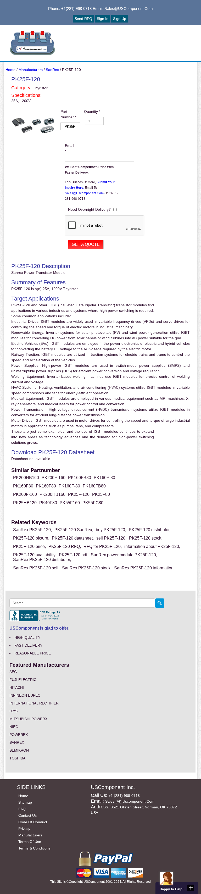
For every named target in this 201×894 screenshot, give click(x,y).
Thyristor (40, 88)
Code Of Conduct (32, 822)
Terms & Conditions (34, 848)
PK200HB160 (26, 477)
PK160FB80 (79, 477)
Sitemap (25, 802)
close (190, 888)
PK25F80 (101, 494)
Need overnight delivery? (89, 209)
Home (10, 70)
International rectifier (34, 703)
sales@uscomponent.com (84, 193)
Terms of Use (29, 842)
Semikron (19, 750)
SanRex (52, 70)
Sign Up (119, 18)
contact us (27, 815)
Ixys (13, 711)
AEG (13, 672)
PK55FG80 (92, 503)
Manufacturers (31, 70)
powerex (18, 734)
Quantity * (92, 111)
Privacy (24, 828)
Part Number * (68, 114)
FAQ (22, 809)
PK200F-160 (53, 477)
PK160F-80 (104, 477)
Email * (69, 148)
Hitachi (16, 687)
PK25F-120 (79, 494)
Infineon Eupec (24, 695)
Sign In (102, 18)
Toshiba (17, 758)
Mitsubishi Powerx (28, 719)
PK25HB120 (25, 503)
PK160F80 (23, 486)
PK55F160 (70, 503)
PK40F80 (48, 503)
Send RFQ (83, 18)
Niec (13, 727)
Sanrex (16, 742)
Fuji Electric (22, 680)
